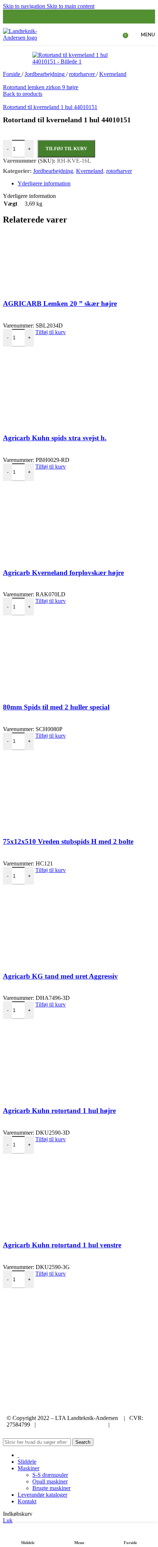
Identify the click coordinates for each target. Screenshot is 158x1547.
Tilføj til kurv (66, 148)
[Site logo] (30, 38)
